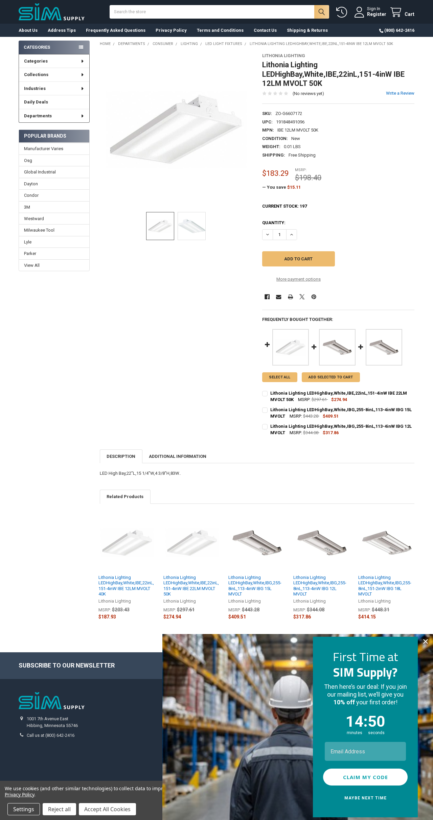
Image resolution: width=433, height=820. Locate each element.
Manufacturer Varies (43, 148)
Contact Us (265, 30)
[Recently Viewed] (343, 12)
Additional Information (177, 456)
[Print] (290, 297)
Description (121, 456)
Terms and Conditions (220, 30)
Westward (34, 218)
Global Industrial (40, 171)
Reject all (59, 809)
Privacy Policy (171, 30)
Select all (279, 377)
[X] (302, 297)
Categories (36, 61)
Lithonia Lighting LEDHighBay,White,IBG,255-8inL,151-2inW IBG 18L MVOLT (384, 585)
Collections (36, 74)
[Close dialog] (425, 641)
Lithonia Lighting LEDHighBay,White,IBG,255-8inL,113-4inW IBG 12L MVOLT (319, 585)
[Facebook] (267, 297)
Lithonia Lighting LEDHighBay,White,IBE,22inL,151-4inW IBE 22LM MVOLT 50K (191, 585)
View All (32, 265)
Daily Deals (36, 101)
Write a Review (400, 93)
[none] (176, 129)
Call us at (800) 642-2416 (50, 735)
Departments (38, 115)
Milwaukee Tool (39, 230)
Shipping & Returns (307, 30)
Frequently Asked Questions (115, 30)
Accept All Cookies (107, 809)
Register (376, 14)
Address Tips (62, 30)
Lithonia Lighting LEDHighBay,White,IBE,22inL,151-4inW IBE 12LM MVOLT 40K (126, 585)
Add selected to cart (331, 377)
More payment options (298, 279)
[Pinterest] (314, 297)
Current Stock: (284, 206)
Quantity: (274, 222)
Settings (23, 809)
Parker (30, 253)
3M (27, 207)
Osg (28, 160)
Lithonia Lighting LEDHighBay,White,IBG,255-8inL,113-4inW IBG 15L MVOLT (254, 585)
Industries (35, 88)
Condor (31, 195)
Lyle (27, 241)
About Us (28, 30)
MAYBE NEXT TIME (365, 798)
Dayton (31, 183)
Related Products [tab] (125, 496)
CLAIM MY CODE (365, 777)
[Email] (278, 297)
